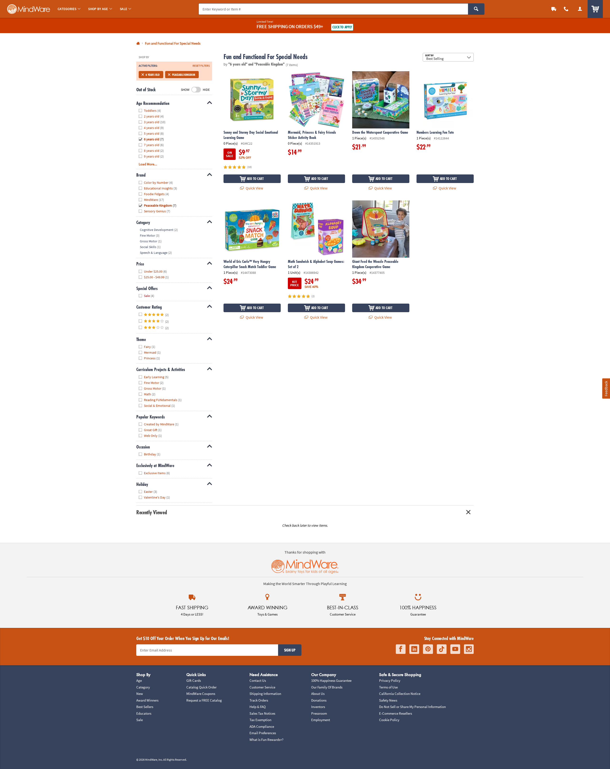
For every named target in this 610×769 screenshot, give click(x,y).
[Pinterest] (428, 649)
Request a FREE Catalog (204, 700)
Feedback (606, 388)
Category (143, 687)
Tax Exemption (260, 720)
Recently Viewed (151, 512)
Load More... (148, 164)
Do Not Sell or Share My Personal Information (412, 706)
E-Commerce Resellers (395, 713)
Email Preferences (262, 733)
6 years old (153, 74)
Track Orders (258, 700)
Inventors (318, 706)
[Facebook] (401, 649)
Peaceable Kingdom (183, 74)
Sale (139, 720)
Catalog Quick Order (201, 687)
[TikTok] (442, 649)
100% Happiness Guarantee (331, 680)
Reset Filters (201, 65)
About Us (318, 693)
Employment (320, 720)
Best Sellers (144, 706)
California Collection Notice (399, 693)
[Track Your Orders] (554, 9)
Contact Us (257, 680)
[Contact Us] (566, 9)
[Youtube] (455, 649)
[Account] (580, 9)
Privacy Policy (389, 680)
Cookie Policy (389, 720)
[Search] (476, 9)
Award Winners (147, 700)
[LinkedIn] (414, 649)
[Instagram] (469, 649)
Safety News (388, 700)
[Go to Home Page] (138, 43)
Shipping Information (265, 693)
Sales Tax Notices (262, 713)
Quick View (254, 188)
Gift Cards (193, 680)
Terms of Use (388, 687)
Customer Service (262, 687)
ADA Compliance (261, 726)
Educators (143, 713)
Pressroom (319, 713)
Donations (318, 700)
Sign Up (289, 650)
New (139, 693)
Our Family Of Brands (326, 687)
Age (139, 680)
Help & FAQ (257, 706)
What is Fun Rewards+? (266, 739)
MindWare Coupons (200, 693)
